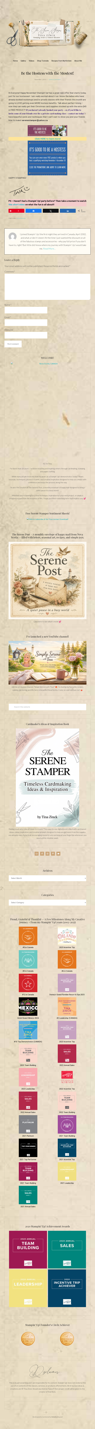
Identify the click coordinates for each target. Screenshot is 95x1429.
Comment (9, 271)
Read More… (49, 248)
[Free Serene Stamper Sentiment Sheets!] (47, 519)
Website (8, 329)
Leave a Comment (54, 79)
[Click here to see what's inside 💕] (47, 618)
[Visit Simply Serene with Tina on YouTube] (47, 684)
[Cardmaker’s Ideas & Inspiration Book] (47, 826)
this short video (17, 204)
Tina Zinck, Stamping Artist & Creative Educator (47, 33)
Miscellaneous (21, 218)
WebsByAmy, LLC (57, 1417)
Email (7, 317)
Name (7, 304)
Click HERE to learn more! (48, 139)
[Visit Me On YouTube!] (47, 410)
